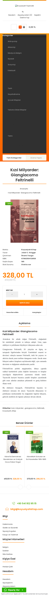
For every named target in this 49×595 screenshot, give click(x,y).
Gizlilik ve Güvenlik (10, 527)
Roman (16, 80)
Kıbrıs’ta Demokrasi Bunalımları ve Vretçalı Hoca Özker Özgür (13, 459)
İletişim (5, 547)
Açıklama (24, 323)
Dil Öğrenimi (18, 114)
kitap (14, 411)
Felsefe (16, 127)
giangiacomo (30, 408)
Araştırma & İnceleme (22, 82)
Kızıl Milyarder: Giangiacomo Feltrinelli (24, 192)
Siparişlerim (8, 582)
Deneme (17, 77)
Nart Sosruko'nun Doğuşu (23, 140)
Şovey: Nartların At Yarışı (23, 148)
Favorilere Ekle (12, 312)
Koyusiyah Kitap (28, 249)
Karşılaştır (36, 312)
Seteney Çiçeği (19, 145)
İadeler (6, 550)
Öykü (15, 74)
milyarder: (19, 408)
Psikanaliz (17, 119)
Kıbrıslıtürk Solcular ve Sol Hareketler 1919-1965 (36, 457)
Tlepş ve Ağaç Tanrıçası (23, 150)
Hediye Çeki (8, 566)
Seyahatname (19, 124)
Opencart (17, 594)
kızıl (13, 408)
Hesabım (11, 15)
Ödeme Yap (24, 17)
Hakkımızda (8, 524)
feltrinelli (40, 408)
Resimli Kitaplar (19, 104)
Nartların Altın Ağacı (21, 142)
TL (23, 12)
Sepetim (37, 15)
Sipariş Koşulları (9, 531)
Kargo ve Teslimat (10, 534)
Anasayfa (24, 188)
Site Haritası (8, 554)
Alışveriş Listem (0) (25, 15)
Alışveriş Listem (9, 586)
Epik (14, 130)
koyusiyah (7, 411)
